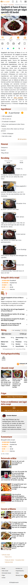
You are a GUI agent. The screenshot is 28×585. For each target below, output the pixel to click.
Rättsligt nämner (20, 575)
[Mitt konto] (16, 1)
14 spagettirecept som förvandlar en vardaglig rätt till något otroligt (19, 486)
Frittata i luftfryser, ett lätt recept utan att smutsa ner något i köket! (6, 382)
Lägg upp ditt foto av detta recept (14, 410)
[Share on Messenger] (8, 48)
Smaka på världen (9, 560)
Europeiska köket (20, 560)
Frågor (3, 575)
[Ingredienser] (2, 292)
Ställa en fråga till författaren (15, 396)
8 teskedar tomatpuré (8, 121)
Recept (3, 568)
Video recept (5, 570)
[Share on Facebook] (2, 48)
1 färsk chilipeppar (7, 133)
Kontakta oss (19, 568)
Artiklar (3, 577)
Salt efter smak (6, 136)
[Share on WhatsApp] (13, 48)
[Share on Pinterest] (24, 48)
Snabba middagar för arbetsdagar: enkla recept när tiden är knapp (19, 535)
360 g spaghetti (7, 116)
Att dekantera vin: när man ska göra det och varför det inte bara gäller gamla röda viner (19, 514)
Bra (11, 285)
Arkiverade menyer (6, 573)
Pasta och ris (8, 556)
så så (11, 287)
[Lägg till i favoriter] (24, 43)
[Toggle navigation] (25, 2)
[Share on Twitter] (19, 48)
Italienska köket (9, 562)
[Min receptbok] (12, 1)
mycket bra (13, 282)
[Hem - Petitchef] (1, 4)
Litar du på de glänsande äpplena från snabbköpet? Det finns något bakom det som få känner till (19, 498)
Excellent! (13, 280)
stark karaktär (18, 97)
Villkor (17, 573)
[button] (3, 25)
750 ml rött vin (6, 119)
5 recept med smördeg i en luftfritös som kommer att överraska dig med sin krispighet (19, 524)
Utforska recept (6, 554)
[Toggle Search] (21, 1)
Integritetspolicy (20, 570)
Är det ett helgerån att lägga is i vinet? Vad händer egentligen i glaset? (19, 545)
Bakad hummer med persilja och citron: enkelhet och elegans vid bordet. (17, 383)
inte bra (12, 289)
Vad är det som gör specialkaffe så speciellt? (18, 462)
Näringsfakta (22, 139)
